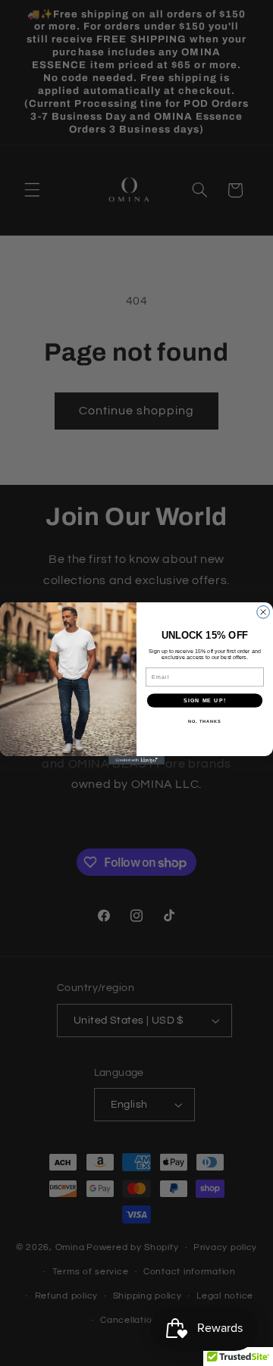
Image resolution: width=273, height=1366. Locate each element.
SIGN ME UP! (205, 700)
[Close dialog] (263, 611)
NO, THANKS (204, 721)
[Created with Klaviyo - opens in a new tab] (136, 760)
